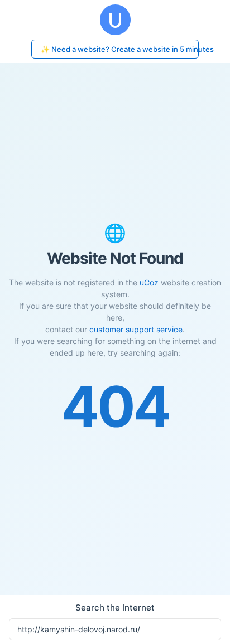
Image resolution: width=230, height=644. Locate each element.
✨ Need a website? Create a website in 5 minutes (120, 49)
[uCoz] (115, 19)
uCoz (149, 282)
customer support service (136, 329)
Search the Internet (115, 607)
